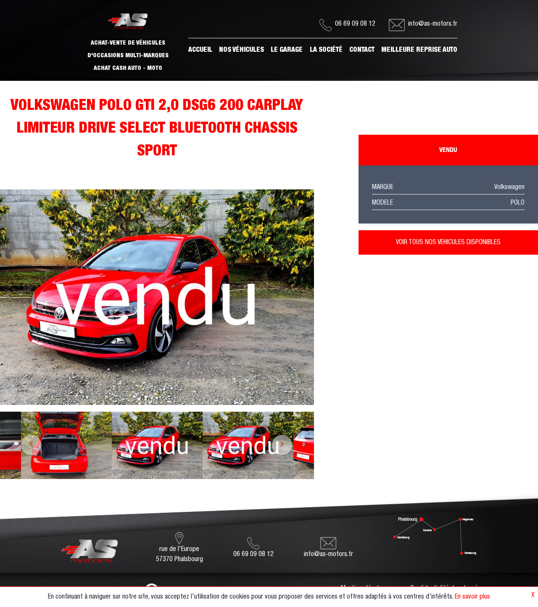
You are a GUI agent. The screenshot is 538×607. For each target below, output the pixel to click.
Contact (361, 50)
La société (326, 50)
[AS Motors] (90, 548)
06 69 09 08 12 (355, 24)
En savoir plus (472, 597)
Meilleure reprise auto (419, 50)
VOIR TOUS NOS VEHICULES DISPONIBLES (448, 242)
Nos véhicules (241, 50)
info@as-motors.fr (432, 24)
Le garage (287, 50)
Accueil (200, 50)
